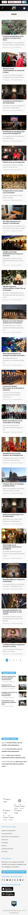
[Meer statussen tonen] (25, 2)
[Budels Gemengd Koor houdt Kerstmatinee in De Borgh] (14, 411)
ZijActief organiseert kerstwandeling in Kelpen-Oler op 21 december (14, 288)
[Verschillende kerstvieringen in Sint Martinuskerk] (14, 92)
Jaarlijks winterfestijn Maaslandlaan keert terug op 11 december (13, 253)
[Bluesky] (20, 880)
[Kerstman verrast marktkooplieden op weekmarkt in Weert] (14, 59)
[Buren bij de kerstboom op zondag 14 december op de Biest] (14, 344)
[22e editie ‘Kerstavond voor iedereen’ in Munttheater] (14, 212)
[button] (3, 8)
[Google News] (10, 880)
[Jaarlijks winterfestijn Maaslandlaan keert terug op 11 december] (14, 242)
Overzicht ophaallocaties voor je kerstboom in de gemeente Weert (13, 38)
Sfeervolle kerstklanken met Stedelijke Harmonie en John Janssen (12, 612)
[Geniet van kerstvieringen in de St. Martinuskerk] (14, 505)
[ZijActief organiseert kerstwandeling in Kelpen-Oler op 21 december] (14, 277)
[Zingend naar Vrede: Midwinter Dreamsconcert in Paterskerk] (14, 311)
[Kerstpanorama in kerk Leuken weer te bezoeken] (14, 181)
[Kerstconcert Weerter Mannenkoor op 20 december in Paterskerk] (14, 377)
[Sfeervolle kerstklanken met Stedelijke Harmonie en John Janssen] (14, 601)
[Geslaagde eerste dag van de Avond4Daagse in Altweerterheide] (22, 694)
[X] (5, 880)
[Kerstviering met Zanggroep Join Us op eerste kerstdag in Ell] (14, 122)
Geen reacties (7, 47)
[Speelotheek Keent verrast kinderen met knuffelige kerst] (14, 444)
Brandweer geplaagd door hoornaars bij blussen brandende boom (9, 678)
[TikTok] (23, 880)
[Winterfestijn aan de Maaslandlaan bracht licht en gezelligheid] (14, 536)
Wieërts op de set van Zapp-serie (14, 162)
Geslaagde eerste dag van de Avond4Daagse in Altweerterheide (9, 694)
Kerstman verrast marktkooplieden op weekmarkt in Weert (13, 70)
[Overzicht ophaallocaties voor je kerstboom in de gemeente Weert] (14, 27)
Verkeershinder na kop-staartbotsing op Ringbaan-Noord (9, 702)
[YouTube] (7, 880)
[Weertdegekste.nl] (14, 8)
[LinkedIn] (15, 880)
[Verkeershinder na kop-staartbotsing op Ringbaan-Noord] (22, 703)
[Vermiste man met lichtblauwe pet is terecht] (22, 687)
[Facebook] (2, 880)
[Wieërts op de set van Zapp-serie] (14, 153)
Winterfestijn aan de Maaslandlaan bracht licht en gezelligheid (12, 547)
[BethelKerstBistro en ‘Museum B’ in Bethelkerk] (14, 570)
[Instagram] (12, 880)
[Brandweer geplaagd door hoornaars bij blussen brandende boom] (22, 678)
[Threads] (18, 880)
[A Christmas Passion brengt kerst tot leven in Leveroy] (14, 635)
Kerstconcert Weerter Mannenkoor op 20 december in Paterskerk (13, 388)
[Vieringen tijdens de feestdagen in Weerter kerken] (14, 474)
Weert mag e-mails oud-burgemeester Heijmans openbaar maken (14, 764)
